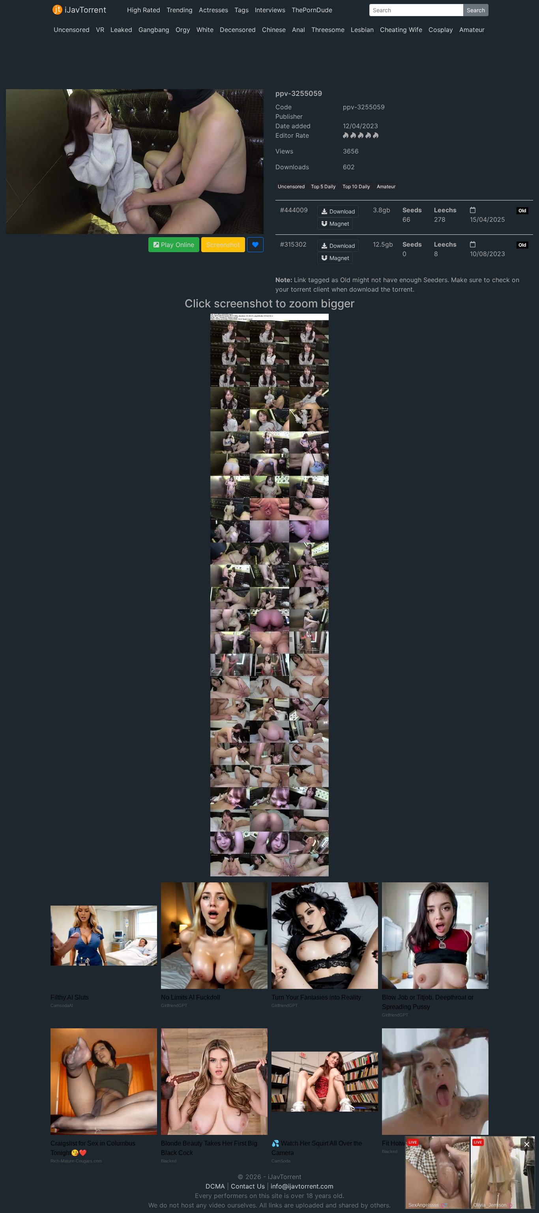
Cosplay (441, 30)
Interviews (270, 10)
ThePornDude (312, 10)
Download (341, 211)
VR (100, 30)
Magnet (338, 223)
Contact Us (248, 1186)
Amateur (472, 30)
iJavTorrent (84, 10)
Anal (298, 30)
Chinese (274, 30)
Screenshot (223, 245)
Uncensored (72, 30)
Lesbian (362, 30)
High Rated (143, 10)
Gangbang (153, 30)
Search (476, 10)
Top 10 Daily (356, 186)
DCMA (215, 1186)
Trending (180, 10)
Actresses (213, 10)
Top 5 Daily (323, 186)
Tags (241, 10)
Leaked (121, 30)
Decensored (238, 30)
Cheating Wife (401, 30)
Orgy (183, 30)
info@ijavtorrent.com (302, 1186)
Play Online (176, 245)
